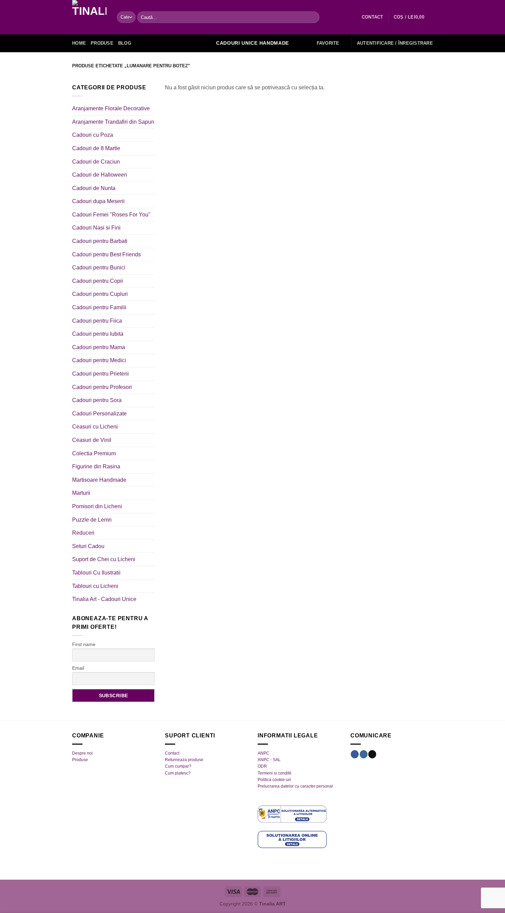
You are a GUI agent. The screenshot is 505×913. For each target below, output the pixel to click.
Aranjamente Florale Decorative (111, 108)
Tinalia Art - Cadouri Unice (104, 599)
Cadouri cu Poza (92, 135)
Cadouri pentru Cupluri (100, 294)
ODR (262, 766)
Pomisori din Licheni (97, 506)
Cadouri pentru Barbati (99, 241)
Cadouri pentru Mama (98, 347)
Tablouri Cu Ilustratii (96, 573)
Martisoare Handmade (99, 480)
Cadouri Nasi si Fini (96, 228)
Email (78, 668)
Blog (124, 43)
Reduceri (83, 533)
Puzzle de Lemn (92, 520)
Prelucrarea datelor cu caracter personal (295, 786)
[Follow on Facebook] (355, 754)
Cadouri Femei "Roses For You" (111, 215)
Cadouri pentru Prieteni (100, 374)
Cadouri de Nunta (93, 188)
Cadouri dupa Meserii (98, 201)
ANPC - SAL (269, 759)
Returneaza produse (184, 759)
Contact (172, 753)
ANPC (263, 753)
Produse (102, 43)
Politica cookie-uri (274, 779)
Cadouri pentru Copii (97, 281)
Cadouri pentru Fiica (97, 321)
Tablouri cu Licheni (95, 586)
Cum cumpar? (178, 766)
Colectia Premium (94, 453)
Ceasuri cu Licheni (95, 427)
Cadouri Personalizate (99, 413)
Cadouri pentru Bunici (98, 267)
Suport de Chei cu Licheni (103, 559)
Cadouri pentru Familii (99, 307)
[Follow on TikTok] (372, 754)
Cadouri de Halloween (99, 175)
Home (79, 43)
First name (84, 644)
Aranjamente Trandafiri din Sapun (113, 122)
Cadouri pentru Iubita (97, 334)
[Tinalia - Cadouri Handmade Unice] (89, 17)
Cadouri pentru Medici (99, 360)
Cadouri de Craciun (96, 162)
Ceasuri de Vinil (91, 440)
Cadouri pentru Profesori (102, 387)
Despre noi (82, 753)
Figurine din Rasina (96, 466)
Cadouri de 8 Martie (96, 148)
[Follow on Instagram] (364, 754)
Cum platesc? (178, 773)
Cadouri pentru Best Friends (106, 254)
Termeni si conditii (274, 773)
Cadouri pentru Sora (97, 400)
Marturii (81, 493)
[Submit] (312, 17)
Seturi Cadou (88, 546)
